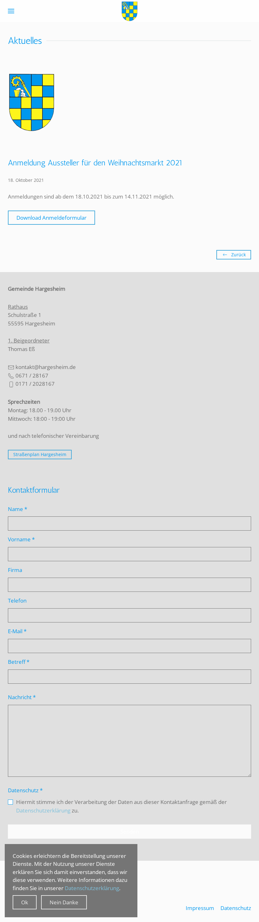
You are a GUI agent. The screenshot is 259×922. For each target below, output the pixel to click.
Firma (15, 570)
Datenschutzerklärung (43, 810)
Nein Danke (64, 902)
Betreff (18, 661)
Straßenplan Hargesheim (39, 454)
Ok (24, 902)
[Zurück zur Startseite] (129, 11)
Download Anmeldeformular (51, 217)
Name (17, 509)
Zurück (238, 255)
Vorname (21, 539)
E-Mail (17, 631)
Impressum (200, 908)
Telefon (17, 600)
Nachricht (22, 697)
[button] (11, 11)
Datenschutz (25, 790)
